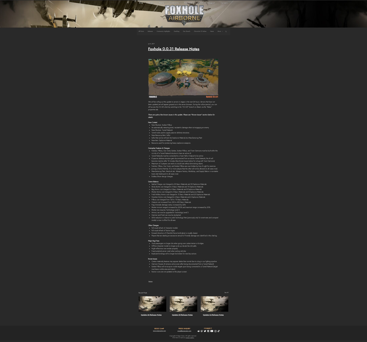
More (219, 31)
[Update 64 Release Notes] (214, 304)
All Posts (141, 31)
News (212, 31)
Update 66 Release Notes (151, 315)
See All (226, 292)
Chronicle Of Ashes (200, 31)
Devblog (176, 31)
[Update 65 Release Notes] (183, 304)
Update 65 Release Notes (182, 315)
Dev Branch (186, 31)
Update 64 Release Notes (213, 315)
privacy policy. (190, 337)
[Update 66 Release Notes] (152, 304)
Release (150, 31)
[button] (151, 3)
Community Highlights (163, 31)
